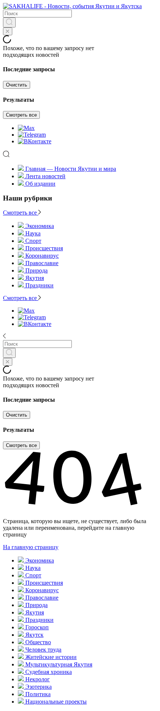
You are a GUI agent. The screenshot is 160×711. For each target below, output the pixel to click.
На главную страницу (30, 547)
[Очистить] (7, 31)
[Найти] (9, 22)
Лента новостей (45, 176)
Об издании (40, 183)
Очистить (16, 85)
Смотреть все (21, 115)
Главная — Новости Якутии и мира (70, 169)
